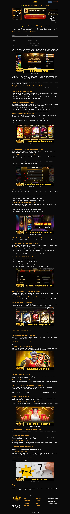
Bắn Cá (26, 5)
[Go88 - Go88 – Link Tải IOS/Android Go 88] (35, 2)
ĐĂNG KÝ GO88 (26, 498)
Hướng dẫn (47, 5)
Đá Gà (29, 5)
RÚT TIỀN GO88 (26, 503)
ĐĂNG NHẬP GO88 (27, 500)
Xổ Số (39, 5)
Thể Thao (42, 5)
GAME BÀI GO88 (38, 503)
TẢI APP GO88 (26, 505)
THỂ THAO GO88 (38, 507)
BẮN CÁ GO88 (38, 498)
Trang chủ (22, 5)
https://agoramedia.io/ (51, 506)
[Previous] (13, 14)
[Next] (21, 14)
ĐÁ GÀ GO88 (38, 500)
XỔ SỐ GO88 (38, 505)
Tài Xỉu (32, 5)
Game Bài (35, 5)
